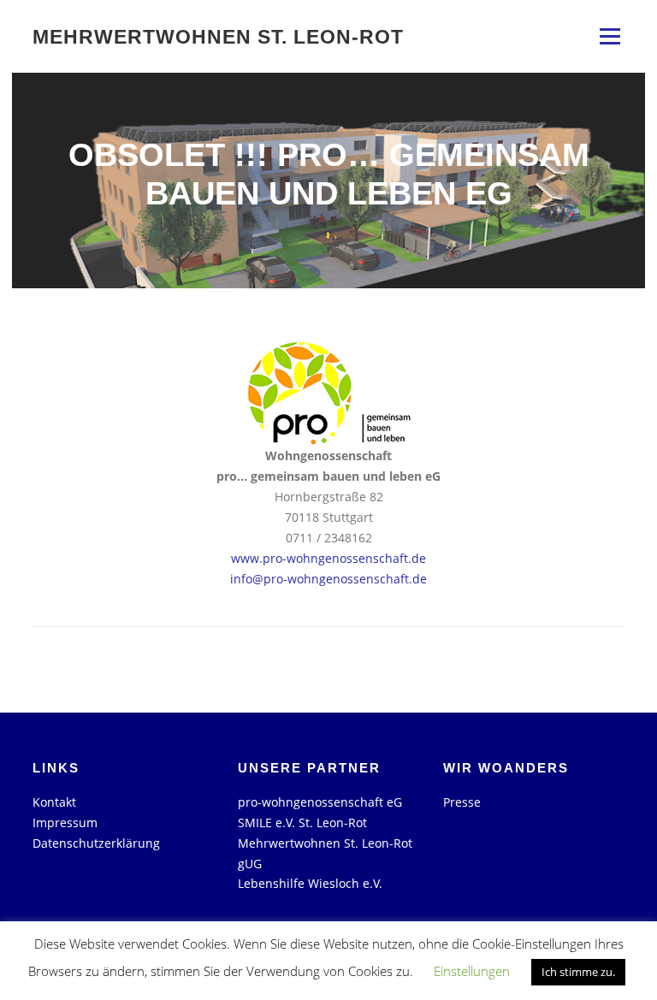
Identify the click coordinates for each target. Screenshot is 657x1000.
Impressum (65, 822)
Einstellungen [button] (472, 970)
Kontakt (54, 802)
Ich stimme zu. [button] (578, 971)
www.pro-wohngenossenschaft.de (328, 558)
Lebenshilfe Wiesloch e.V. (310, 883)
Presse (462, 802)
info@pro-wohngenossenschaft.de (328, 579)
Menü (609, 36)
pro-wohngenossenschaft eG (320, 802)
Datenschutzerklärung (96, 843)
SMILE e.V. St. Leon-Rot (302, 822)
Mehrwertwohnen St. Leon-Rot (218, 36)
